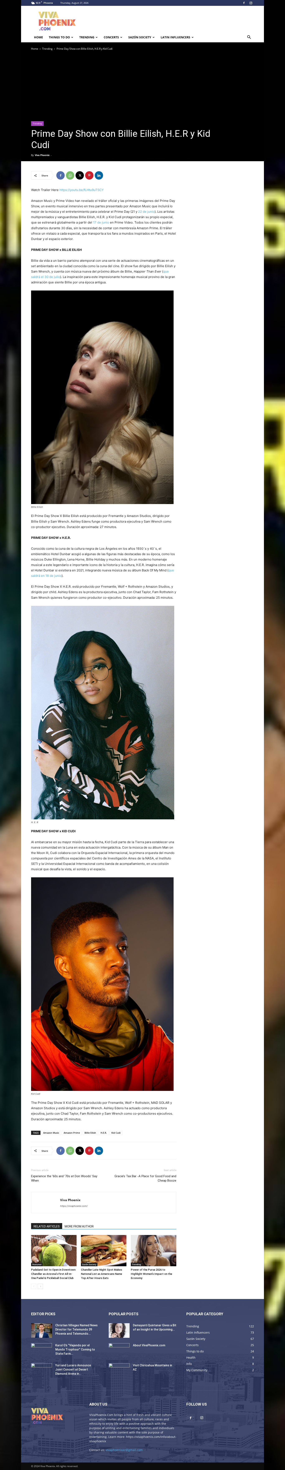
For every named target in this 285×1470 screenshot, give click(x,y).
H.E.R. (104, 1132)
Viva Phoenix (42, 155)
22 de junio (146, 212)
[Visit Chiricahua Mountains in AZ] (119, 1370)
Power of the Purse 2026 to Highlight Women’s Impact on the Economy (151, 1274)
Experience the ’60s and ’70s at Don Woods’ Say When (64, 1178)
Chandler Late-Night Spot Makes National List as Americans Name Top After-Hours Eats (101, 1274)
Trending (86, 37)
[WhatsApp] (70, 175)
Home (38, 37)
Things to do (59, 37)
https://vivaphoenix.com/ (74, 1206)
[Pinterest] (89, 175)
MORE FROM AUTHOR (79, 1226)
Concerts (111, 37)
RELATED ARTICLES (47, 1226)
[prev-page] (33, 1286)
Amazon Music (51, 1132)
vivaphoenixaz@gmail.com (124, 1450)
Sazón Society (139, 37)
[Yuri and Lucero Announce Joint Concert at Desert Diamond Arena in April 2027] (41, 1370)
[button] (249, 38)
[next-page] (40, 1286)
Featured (36, 1264)
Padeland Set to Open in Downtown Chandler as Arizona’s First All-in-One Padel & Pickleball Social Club (53, 1274)
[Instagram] (251, 3)
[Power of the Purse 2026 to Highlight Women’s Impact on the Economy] (153, 1250)
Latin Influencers (175, 37)
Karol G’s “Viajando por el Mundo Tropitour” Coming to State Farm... (75, 1349)
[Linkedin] (99, 175)
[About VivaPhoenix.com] (119, 1350)
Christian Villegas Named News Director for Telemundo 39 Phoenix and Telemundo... (76, 1329)
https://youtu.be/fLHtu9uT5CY (81, 190)
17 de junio (101, 222)
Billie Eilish (90, 1132)
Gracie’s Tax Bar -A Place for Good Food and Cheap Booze (145, 1178)
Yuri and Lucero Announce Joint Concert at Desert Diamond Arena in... (73, 1369)
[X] (80, 175)
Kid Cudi (116, 1132)
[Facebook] (244, 3)
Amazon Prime (72, 1132)
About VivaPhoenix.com (149, 1345)
